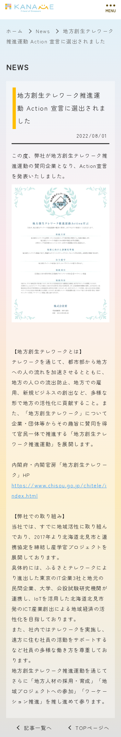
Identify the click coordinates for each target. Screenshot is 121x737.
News (43, 31)
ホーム (14, 31)
